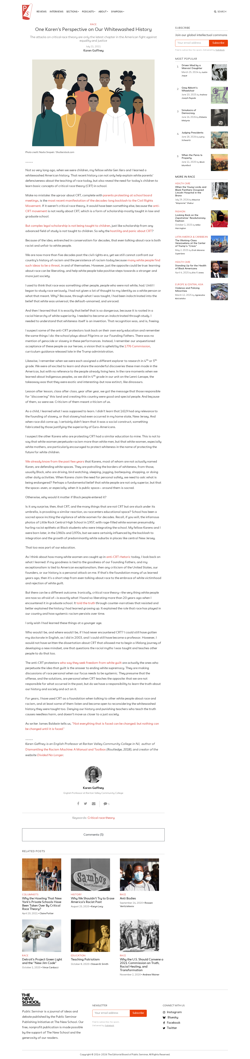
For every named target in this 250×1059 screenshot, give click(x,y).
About (102, 11)
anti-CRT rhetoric (118, 557)
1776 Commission (137, 346)
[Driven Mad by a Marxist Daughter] (219, 72)
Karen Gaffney (93, 50)
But (28, 226)
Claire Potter (47, 913)
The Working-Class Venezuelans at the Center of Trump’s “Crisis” (190, 243)
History (76, 895)
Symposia (117, 11)
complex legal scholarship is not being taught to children (70, 226)
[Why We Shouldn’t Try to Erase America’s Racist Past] (90, 874)
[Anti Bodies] (139, 874)
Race (93, 24)
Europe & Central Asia (189, 285)
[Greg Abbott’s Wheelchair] (219, 95)
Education (78, 956)
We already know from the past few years (54, 461)
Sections (71, 11)
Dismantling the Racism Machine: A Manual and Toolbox (65, 749)
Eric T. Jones (198, 272)
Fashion (180, 212)
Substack (219, 50)
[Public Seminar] (28, 12)
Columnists (30, 895)
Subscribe (218, 43)
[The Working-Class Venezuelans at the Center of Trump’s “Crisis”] (219, 244)
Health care (182, 184)
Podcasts (88, 11)
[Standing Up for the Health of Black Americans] (219, 269)
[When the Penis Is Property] (219, 162)
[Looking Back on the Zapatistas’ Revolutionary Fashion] (219, 218)
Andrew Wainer (151, 975)
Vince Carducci (50, 968)
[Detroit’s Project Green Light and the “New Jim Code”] (41, 935)
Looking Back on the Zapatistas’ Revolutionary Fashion (190, 218)
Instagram (174, 1012)
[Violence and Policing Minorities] (219, 291)
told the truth (86, 603)
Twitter (171, 1028)
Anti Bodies (128, 898)
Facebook (173, 1022)
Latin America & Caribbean (191, 237)
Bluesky (172, 1017)
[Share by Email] (93, 804)
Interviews (56, 11)
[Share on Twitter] (85, 804)
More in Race (185, 177)
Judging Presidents (192, 133)
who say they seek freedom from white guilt (91, 663)
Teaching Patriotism (85, 959)
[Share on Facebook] (78, 804)
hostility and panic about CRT (131, 231)
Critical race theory (101, 818)
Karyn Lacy (97, 907)
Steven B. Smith (99, 964)
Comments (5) (93, 834)
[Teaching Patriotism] (90, 935)
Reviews (41, 11)
